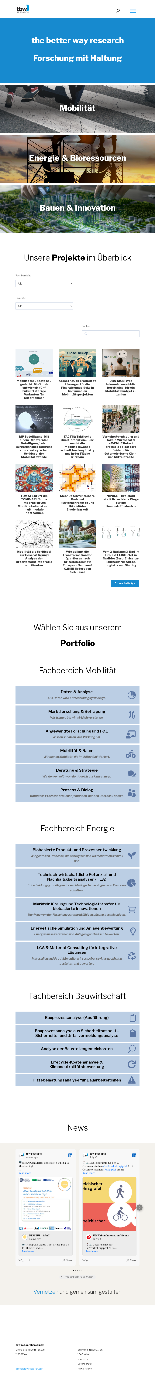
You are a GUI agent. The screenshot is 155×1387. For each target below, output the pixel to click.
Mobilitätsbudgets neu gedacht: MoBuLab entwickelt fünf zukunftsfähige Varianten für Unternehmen (34, 389)
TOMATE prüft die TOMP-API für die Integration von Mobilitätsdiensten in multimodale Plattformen (34, 504)
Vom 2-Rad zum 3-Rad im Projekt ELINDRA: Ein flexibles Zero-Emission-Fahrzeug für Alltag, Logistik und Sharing (121, 558)
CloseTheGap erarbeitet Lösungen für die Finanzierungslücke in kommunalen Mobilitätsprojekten (77, 387)
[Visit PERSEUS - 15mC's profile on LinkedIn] (25, 1237)
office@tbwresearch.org (29, 1368)
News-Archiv (85, 1368)
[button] (15, 1207)
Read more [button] (25, 1173)
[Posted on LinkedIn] (70, 1155)
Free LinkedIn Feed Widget (78, 1277)
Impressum (84, 1359)
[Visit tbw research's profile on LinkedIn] (22, 1155)
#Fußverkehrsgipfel (115, 1166)
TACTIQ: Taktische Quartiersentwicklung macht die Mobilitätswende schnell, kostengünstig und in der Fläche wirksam (77, 447)
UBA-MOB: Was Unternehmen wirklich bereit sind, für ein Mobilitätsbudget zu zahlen (121, 387)
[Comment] (27, 1261)
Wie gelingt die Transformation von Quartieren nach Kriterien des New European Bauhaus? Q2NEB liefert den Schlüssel (77, 562)
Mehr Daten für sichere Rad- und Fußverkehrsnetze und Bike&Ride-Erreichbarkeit (77, 502)
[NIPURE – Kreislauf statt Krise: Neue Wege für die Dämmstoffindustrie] (121, 478)
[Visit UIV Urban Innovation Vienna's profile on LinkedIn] (89, 1237)
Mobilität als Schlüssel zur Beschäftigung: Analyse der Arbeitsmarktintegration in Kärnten (34, 558)
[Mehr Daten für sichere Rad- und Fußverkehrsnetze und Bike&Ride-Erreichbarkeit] (77, 478)
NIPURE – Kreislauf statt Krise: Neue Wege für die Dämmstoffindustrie (121, 501)
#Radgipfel (109, 1169)
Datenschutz (84, 1363)
